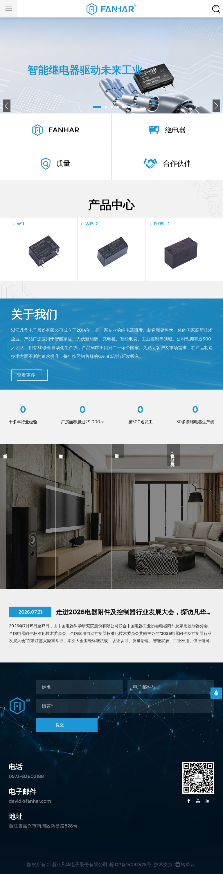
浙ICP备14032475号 (130, 864)
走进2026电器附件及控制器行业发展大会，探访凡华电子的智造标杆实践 (135, 612)
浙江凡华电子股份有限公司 (79, 864)
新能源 (195, 560)
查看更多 (26, 375)
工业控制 (139, 566)
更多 (28, 583)
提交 (60, 724)
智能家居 (28, 566)
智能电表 (83, 566)
